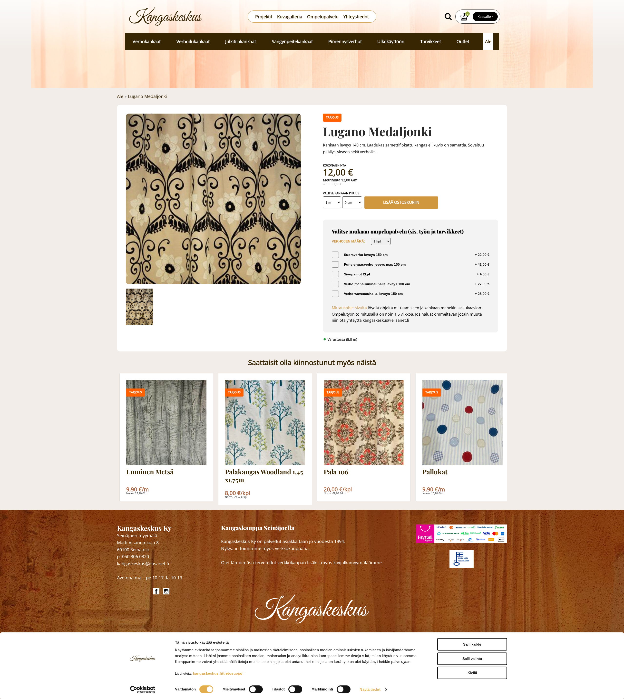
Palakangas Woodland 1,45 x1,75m (264, 476)
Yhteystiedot (356, 16)
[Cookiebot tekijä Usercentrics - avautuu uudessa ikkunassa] (142, 689)
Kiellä (472, 673)
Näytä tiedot (370, 689)
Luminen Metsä (150, 472)
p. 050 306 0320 (133, 556)
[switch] (256, 689)
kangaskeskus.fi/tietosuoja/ (218, 673)
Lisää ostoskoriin (401, 202)
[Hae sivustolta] (448, 16)
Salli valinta (472, 659)
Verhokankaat (147, 41)
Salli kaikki (472, 644)
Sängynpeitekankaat (292, 41)
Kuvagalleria (289, 16)
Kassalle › (485, 16)
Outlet (463, 41)
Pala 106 (336, 472)
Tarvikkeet (430, 41)
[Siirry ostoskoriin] (464, 16)
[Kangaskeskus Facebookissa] (157, 591)
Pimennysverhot (345, 41)
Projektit (263, 16)
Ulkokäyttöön (390, 41)
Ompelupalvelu (323, 16)
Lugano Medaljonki (147, 96)
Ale (488, 41)
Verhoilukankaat (193, 41)
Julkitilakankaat (240, 41)
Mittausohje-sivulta (349, 308)
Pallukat (435, 472)
